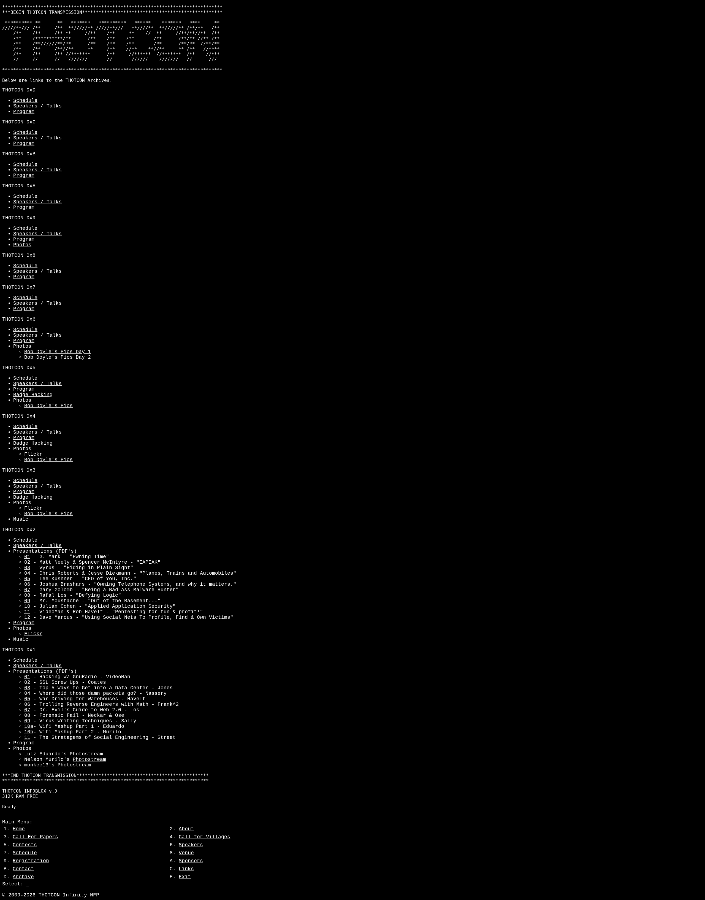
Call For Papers (35, 837)
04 (27, 573)
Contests (25, 845)
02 (27, 562)
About (186, 829)
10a (28, 726)
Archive (23, 877)
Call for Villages (204, 837)
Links (186, 869)
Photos (22, 245)
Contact (23, 869)
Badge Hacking (33, 395)
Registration (31, 861)
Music (20, 519)
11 (27, 612)
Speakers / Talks (37, 106)
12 (27, 617)
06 (27, 584)
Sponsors (191, 861)
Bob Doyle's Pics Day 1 (57, 352)
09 (27, 601)
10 (27, 606)
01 (27, 557)
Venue (186, 853)
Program (23, 111)
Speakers (191, 845)
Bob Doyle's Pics (48, 406)
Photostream (86, 754)
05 (27, 579)
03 (27, 568)
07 (27, 590)
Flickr (33, 454)
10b (28, 732)
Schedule (25, 100)
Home (19, 829)
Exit (185, 877)
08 (27, 595)
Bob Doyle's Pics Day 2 (57, 357)
